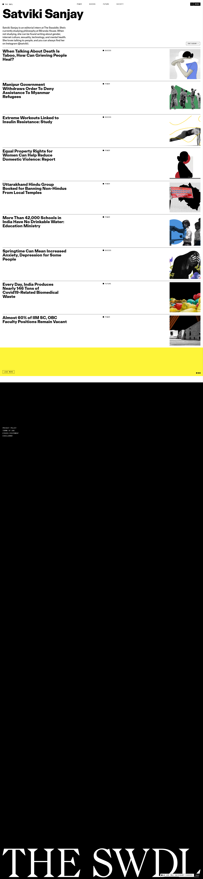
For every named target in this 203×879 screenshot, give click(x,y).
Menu (197, 4)
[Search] (192, 4)
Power (79, 4)
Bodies (92, 4)
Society (120, 4)
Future (106, 4)
